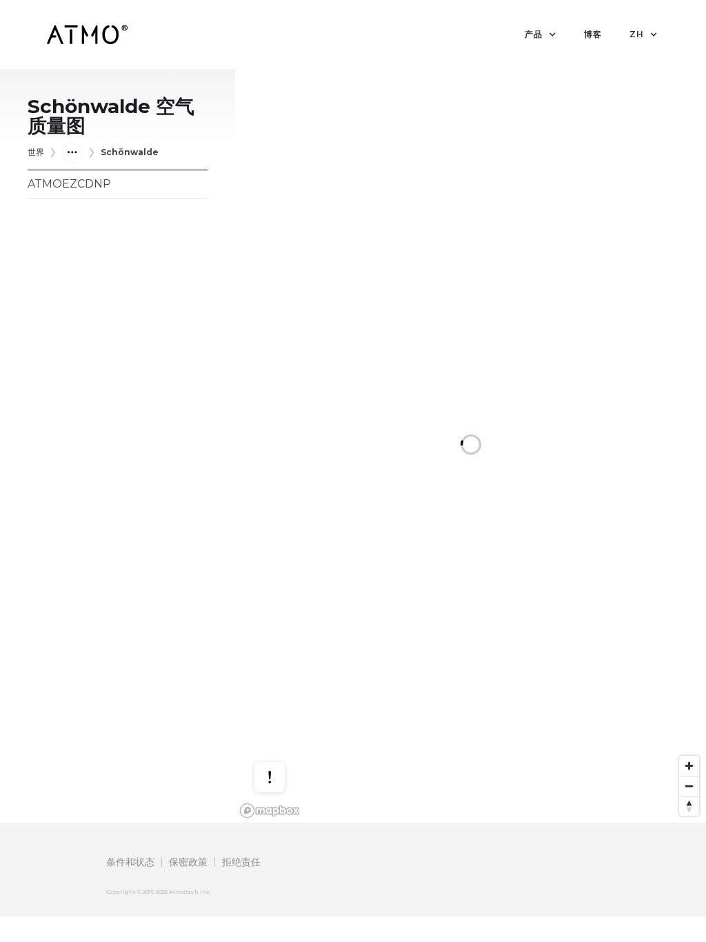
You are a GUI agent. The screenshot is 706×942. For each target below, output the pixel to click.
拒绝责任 (241, 862)
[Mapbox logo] (269, 811)
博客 (593, 34)
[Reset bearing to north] (689, 806)
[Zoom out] (689, 786)
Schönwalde (130, 152)
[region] (470, 446)
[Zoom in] (689, 766)
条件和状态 (130, 862)
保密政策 (188, 862)
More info (282, 722)
